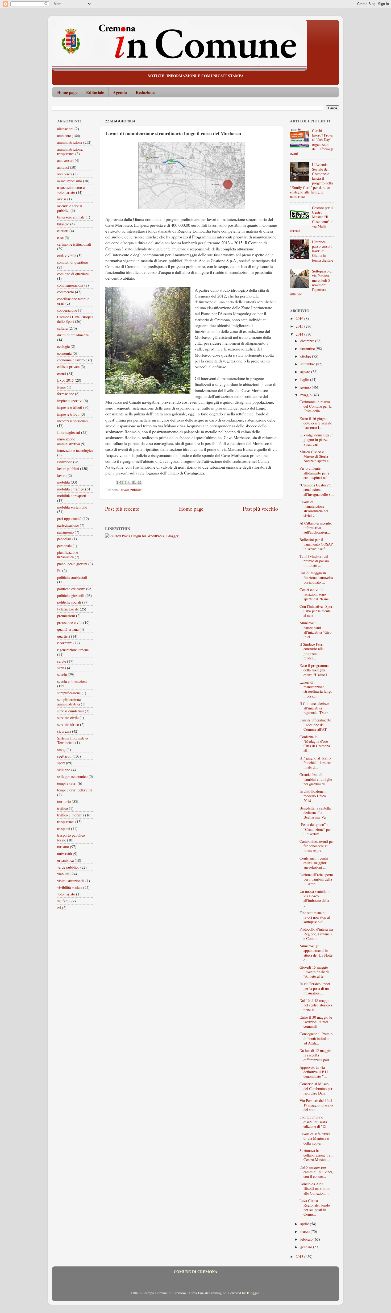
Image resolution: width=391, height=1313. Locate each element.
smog (61, 749)
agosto (305, 371)
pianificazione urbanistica (67, 554)
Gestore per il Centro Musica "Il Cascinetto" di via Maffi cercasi (312, 219)
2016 (300, 318)
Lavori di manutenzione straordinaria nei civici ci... (314, 508)
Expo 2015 (65, 380)
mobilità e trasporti (71, 495)
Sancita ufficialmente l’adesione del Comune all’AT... (315, 724)
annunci (63, 167)
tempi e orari (67, 783)
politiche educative (71, 588)
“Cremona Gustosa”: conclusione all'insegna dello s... (317, 489)
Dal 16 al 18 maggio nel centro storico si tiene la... (317, 1005)
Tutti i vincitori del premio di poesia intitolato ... (314, 561)
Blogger (253, 1292)
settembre (308, 363)
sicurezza (64, 731)
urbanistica (65, 860)
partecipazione (68, 525)
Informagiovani (68, 432)
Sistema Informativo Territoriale (72, 740)
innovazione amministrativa (68, 441)
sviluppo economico (72, 776)
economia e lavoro (71, 359)
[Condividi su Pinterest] (139, 482)
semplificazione (69, 692)
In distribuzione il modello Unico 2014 (313, 796)
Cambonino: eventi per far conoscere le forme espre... (317, 846)
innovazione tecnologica (75, 450)
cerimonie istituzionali (74, 244)
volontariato (66, 894)
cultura (62, 328)
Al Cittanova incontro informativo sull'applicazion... (316, 528)
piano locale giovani (72, 563)
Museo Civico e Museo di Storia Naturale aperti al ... (317, 456)
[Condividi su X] (129, 482)
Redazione (145, 92)
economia (64, 353)
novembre (308, 348)
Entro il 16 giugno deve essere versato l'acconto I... (316, 423)
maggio (306, 394)
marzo (305, 1231)
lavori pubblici (132, 489)
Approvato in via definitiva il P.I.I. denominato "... (315, 1072)
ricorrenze (64, 642)
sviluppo (63, 769)
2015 (300, 326)
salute (61, 661)
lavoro (61, 475)
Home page (67, 92)
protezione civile (69, 622)
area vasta (64, 173)
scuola (62, 674)
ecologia (63, 346)
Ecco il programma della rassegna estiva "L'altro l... (315, 670)
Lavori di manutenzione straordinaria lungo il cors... (316, 689)
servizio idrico (68, 724)
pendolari (64, 538)
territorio (64, 801)
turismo (63, 846)
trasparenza (65, 821)
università (64, 853)
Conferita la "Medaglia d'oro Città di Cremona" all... (315, 743)
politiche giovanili (70, 595)
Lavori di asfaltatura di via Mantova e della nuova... (315, 1138)
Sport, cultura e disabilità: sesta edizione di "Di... (315, 1121)
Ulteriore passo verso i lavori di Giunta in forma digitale (322, 251)
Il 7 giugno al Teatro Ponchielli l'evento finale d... (315, 762)
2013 (300, 1256)
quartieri (63, 636)
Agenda (120, 92)
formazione (65, 393)
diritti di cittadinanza (73, 334)
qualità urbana (67, 629)
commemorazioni (70, 285)
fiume (61, 387)
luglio (305, 379)
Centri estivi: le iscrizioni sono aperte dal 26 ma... (316, 594)
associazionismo (69, 180)
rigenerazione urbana (73, 649)
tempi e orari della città (74, 789)
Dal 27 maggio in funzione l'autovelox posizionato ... (316, 577)
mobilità (63, 482)
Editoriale (95, 92)
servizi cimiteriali (70, 710)
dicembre (307, 340)
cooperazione (67, 310)
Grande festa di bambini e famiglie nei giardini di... (316, 779)
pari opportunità (69, 518)
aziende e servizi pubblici (69, 208)
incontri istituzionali (72, 420)
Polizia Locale (68, 609)
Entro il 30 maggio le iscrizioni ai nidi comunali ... (316, 1022)
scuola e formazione (72, 681)
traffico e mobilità (70, 814)
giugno (306, 387)
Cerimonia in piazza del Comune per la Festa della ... (315, 406)
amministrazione (69, 142)
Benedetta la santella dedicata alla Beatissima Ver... (315, 813)
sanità (61, 667)
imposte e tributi (69, 407)
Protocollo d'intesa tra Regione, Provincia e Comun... (316, 934)
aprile (305, 1223)
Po (59, 570)
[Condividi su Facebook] (134, 482)
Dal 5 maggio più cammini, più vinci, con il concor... (316, 1172)
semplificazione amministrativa (69, 702)
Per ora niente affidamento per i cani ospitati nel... (315, 473)
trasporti (63, 828)
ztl (59, 907)
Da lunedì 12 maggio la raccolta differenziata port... (316, 1055)
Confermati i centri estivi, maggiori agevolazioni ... (314, 863)
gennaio (306, 1246)
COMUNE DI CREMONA (195, 1271)
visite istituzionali (70, 880)
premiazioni (66, 615)
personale (64, 545)
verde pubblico (68, 867)
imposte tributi (68, 414)
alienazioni (65, 128)
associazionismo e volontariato (71, 190)
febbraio (307, 1239)
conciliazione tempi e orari (73, 301)
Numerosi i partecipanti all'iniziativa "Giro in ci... (315, 629)
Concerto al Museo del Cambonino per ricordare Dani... (316, 1088)
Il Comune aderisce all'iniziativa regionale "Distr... (315, 708)
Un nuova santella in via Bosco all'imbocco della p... (315, 898)
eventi (61, 373)
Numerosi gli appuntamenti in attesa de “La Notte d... (316, 952)
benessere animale (71, 217)
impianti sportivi (69, 400)
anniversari (65, 160)
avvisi (61, 198)
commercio (65, 291)
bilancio (63, 223)
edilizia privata (68, 366)
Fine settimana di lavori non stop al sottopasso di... (315, 917)
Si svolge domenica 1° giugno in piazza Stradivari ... (316, 439)
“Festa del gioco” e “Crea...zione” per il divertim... (315, 829)
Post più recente (122, 508)
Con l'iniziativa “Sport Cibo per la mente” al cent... (317, 611)
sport (61, 762)
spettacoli (64, 756)
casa (60, 237)
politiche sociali (69, 602)
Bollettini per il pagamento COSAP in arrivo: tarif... (316, 544)
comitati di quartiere (72, 262)
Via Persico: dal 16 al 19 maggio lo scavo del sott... (316, 1105)
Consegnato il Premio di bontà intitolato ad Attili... (316, 1038)
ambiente (64, 135)
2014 (300, 334)
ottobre (306, 356)
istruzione (64, 461)
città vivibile (66, 255)
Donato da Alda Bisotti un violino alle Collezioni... (315, 1188)
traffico (62, 808)
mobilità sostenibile (72, 507)
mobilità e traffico (70, 489)
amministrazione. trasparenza (70, 151)
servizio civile (67, 717)
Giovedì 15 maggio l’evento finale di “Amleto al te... (314, 972)
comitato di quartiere (73, 273)
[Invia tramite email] (119, 482)
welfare (62, 900)
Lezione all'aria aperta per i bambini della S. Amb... (316, 879)
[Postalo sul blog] (124, 482)
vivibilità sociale (69, 887)
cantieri (62, 230)
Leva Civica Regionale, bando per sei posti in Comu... (315, 1207)
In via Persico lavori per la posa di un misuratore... (315, 988)
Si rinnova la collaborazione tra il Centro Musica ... (317, 1155)
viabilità (63, 873)
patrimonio (65, 532)
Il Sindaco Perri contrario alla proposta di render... (311, 651)
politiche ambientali (72, 577)
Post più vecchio (260, 508)
